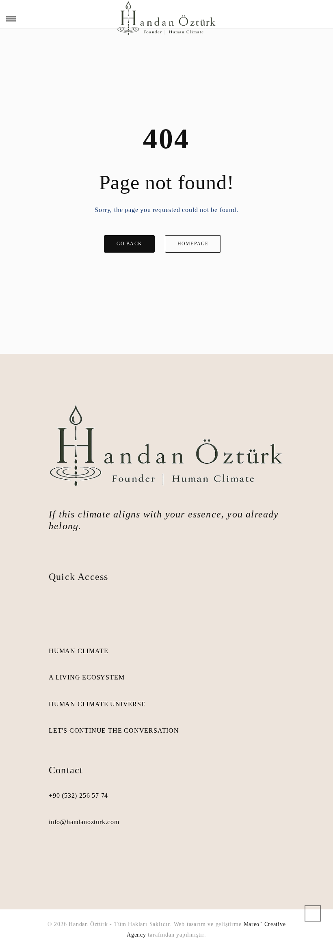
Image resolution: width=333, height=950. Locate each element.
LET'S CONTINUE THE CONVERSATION (114, 730)
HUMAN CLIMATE (78, 650)
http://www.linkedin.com (67, 854)
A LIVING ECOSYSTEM (86, 677)
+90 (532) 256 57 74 (78, 795)
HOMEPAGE (193, 244)
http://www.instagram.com (53, 854)
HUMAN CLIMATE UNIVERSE (97, 704)
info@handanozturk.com (84, 821)
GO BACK (129, 244)
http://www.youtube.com (81, 854)
